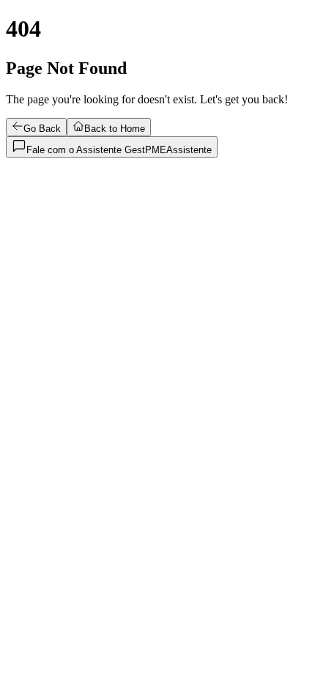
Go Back (42, 128)
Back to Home (114, 128)
